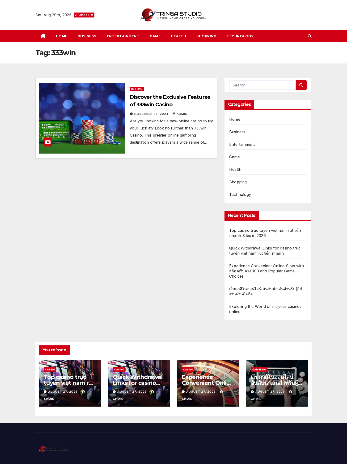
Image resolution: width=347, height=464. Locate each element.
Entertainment (123, 36)
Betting (137, 88)
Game (155, 36)
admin (182, 114)
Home (61, 36)
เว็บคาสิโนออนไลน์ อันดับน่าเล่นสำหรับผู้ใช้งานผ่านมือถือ (274, 383)
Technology (240, 36)
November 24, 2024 (151, 114)
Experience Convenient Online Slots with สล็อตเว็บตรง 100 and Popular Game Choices (266, 271)
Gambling (259, 369)
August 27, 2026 (63, 391)
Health (178, 36)
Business (87, 36)
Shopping (206, 36)
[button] (310, 36)
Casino (50, 369)
